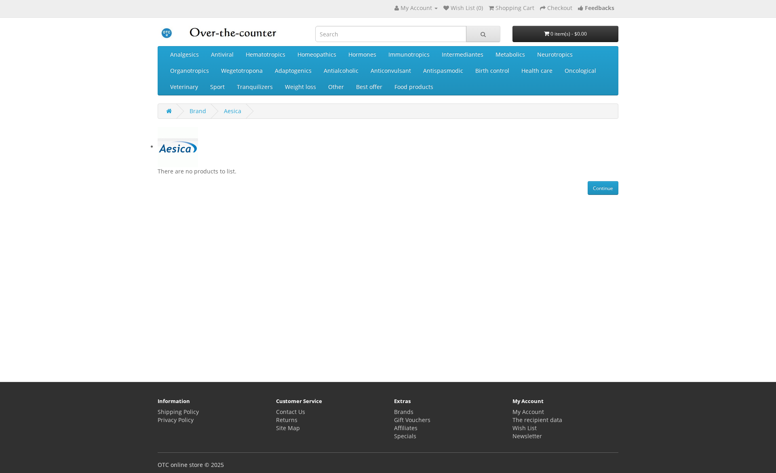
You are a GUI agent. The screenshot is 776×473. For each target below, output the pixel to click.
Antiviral (222, 54)
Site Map (288, 428)
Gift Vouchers (412, 420)
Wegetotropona (242, 70)
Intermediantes (462, 54)
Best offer (369, 87)
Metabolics (510, 54)
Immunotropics (409, 54)
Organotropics (189, 70)
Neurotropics (555, 54)
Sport (217, 87)
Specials (405, 436)
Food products (413, 87)
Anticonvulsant (391, 70)
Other (336, 87)
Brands (403, 412)
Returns (286, 420)
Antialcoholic (341, 70)
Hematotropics (265, 54)
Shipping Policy (178, 412)
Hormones (362, 54)
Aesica (232, 111)
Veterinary (184, 87)
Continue (603, 188)
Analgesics (184, 54)
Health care (536, 70)
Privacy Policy (176, 420)
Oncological (580, 70)
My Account (528, 412)
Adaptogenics (293, 70)
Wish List (524, 428)
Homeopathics (316, 54)
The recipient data (537, 420)
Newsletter (527, 436)
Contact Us (290, 412)
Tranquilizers (255, 87)
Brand (198, 111)
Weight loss (300, 87)
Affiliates (406, 428)
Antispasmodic (443, 70)
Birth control (492, 70)
